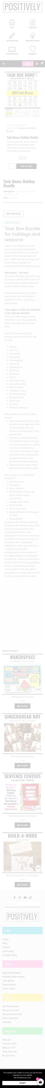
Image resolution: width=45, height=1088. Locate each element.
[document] (22, 544)
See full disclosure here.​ (22, 1077)
